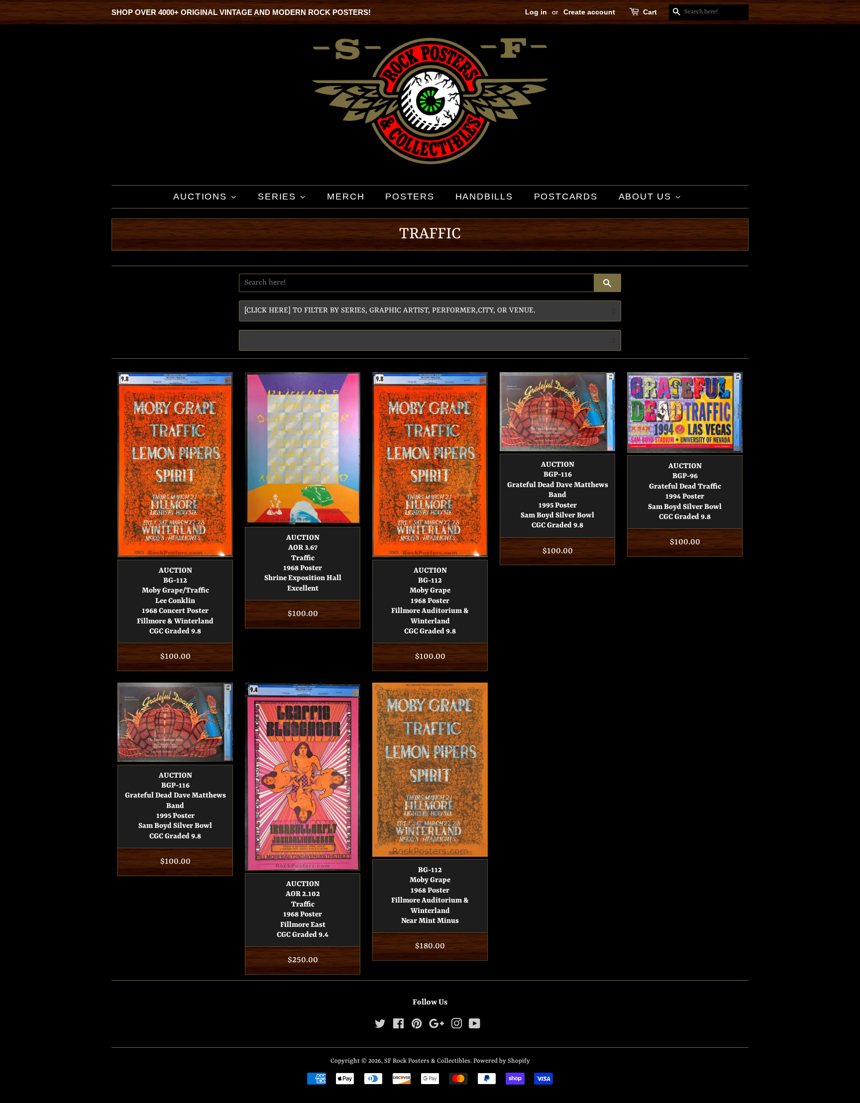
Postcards (566, 196)
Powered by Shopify (501, 1061)
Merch (345, 196)
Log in (536, 12)
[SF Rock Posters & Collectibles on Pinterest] (416, 1026)
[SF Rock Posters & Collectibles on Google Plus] (436, 1026)
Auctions (201, 196)
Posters (409, 196)
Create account (589, 12)
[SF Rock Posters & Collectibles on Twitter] (380, 1026)
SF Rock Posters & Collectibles (427, 1061)
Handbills (484, 196)
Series (279, 196)
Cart (650, 12)
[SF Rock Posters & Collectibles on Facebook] (398, 1026)
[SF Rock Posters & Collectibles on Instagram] (456, 1026)
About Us (647, 196)
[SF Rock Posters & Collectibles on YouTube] (474, 1026)
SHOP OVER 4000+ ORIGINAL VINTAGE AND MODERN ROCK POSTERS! (241, 12)
